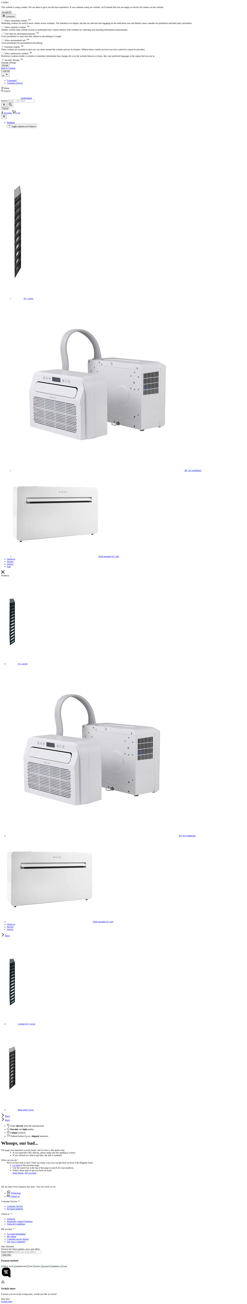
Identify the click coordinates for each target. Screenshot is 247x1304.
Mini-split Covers (25, 1110)
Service (10, 561)
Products (11, 122)
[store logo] (10, 1182)
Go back (16, 1165)
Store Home (18, 1173)
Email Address (8, 1252)
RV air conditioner (192, 470)
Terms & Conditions (16, 1224)
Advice (10, 564)
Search (4, 101)
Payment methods (15, 1209)
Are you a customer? (16, 1241)
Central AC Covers (26, 1024)
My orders (11, 1236)
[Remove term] (4, 104)
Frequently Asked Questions (19, 1221)
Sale (9, 566)
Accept (5, 65)
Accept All (6, 12)
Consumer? (12, 80)
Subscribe (6, 1255)
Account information (16, 1234)
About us (11, 559)
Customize (10, 16)
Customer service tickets (18, 1239)
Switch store (6, 1301)
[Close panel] (4, 116)
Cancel (5, 109)
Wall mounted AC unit (108, 556)
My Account (30, 1173)
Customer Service (15, 83)
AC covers (28, 298)
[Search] (10, 104)
